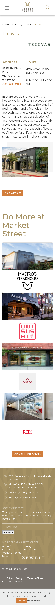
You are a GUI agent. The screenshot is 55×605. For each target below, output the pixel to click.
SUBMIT (8, 532)
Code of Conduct (12, 581)
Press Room (29, 549)
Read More (33, 600)
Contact (7, 549)
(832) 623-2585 (27, 497)
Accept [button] (21, 600)
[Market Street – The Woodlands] (27, 7)
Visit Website (13, 193)
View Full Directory (27, 454)
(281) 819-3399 (11, 84)
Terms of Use (35, 578)
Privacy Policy (14, 578)
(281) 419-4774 (30, 492)
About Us (7, 546)
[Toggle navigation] (7, 8)
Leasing (26, 546)
